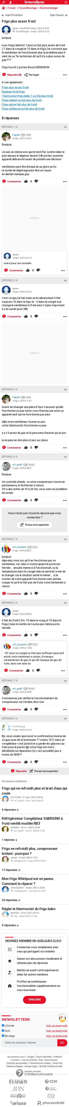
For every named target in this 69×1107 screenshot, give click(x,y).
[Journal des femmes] (18, 1082)
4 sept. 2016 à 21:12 (22, 257)
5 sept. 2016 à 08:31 (21, 550)
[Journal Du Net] (18, 1089)
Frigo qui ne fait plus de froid (19, 104)
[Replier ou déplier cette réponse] (65, 127)
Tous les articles (29, 1060)
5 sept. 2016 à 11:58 (22, 648)
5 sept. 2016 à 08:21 (21, 468)
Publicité (58, 1057)
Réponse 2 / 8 (9, 280)
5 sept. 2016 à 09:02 (21, 692)
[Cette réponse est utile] (26, 181)
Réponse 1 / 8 (9, 126)
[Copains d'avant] (18, 1096)
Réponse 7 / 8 (9, 680)
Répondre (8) (14, 74)
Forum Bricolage (28, 8)
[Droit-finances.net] (50, 1089)
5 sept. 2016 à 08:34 (21, 614)
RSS (41, 1060)
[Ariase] (18, 1103)
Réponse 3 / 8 (9, 389)
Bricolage (9, 1036)
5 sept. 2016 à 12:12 (39, 31)
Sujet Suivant (57, 15)
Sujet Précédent (14, 15)
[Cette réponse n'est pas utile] (36, 181)
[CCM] (50, 1082)
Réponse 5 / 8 (9, 539)
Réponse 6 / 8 (9, 602)
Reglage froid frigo (13, 91)
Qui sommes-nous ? (16, 1057)
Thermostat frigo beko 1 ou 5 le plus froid (27, 96)
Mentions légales (15, 1066)
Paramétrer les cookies (40, 1063)
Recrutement (51, 1060)
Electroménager (49, 8)
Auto (7, 1030)
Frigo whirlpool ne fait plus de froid (23, 108)
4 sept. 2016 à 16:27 (21, 138)
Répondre (21, 771)
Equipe (31, 1057)
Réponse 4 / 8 (9, 456)
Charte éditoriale (44, 1057)
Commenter (14, 181)
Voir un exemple (56, 1025)
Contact (15, 1060)
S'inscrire (34, 999)
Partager (34, 74)
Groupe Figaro (31, 1066)
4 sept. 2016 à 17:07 (21, 400)
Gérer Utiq (57, 1063)
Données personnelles (17, 1063)
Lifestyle (9, 1025)
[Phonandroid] (50, 1103)
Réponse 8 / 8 (9, 718)
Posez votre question (37, 524)
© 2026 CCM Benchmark (51, 1066)
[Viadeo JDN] (50, 1096)
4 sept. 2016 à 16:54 (21, 291)
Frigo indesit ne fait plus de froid (21, 100)
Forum (12, 8)
